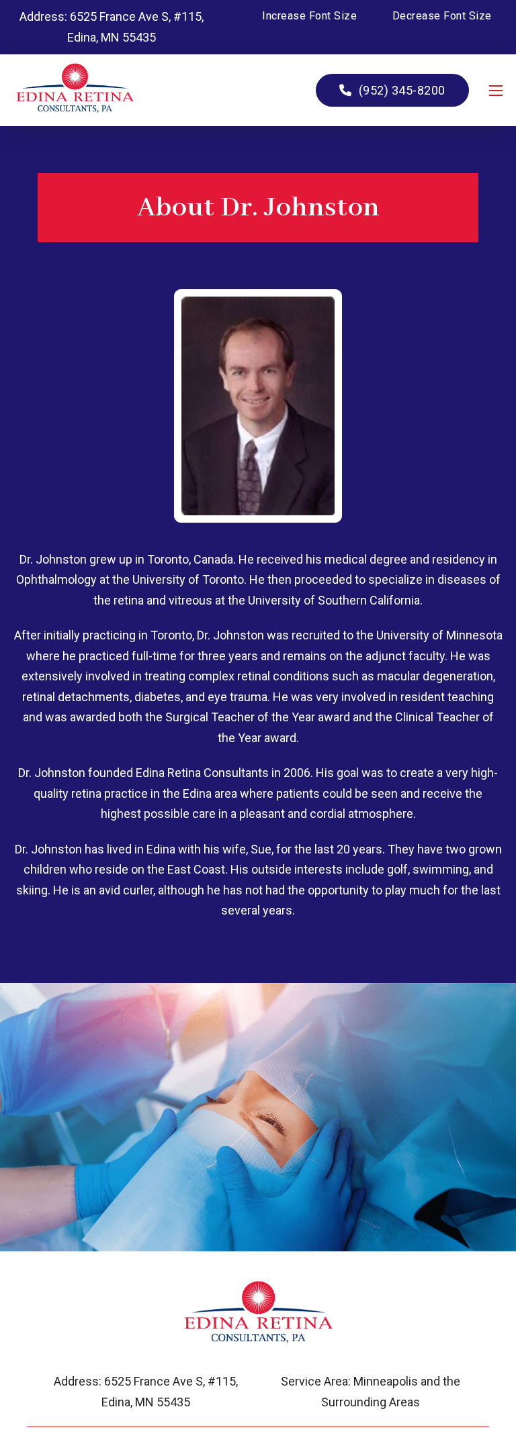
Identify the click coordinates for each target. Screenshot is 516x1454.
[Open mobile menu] (496, 90)
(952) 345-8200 (402, 90)
